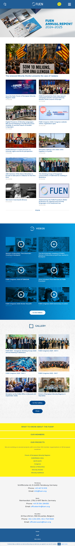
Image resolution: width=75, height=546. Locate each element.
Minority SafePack (37, 472)
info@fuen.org (40, 491)
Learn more (64, 544)
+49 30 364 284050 (41, 504)
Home (37, 531)
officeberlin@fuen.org (40, 506)
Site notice (37, 539)
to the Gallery (37, 403)
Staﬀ (37, 535)
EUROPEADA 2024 (37, 458)
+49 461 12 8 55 (41, 488)
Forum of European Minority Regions (37, 455)
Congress (37, 464)
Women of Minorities (37, 467)
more (37, 210)
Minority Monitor (37, 469)
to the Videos (37, 312)
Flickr (38, 411)
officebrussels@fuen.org (40, 522)
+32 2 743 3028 (47, 519)
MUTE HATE (37, 461)
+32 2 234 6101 (34, 519)
